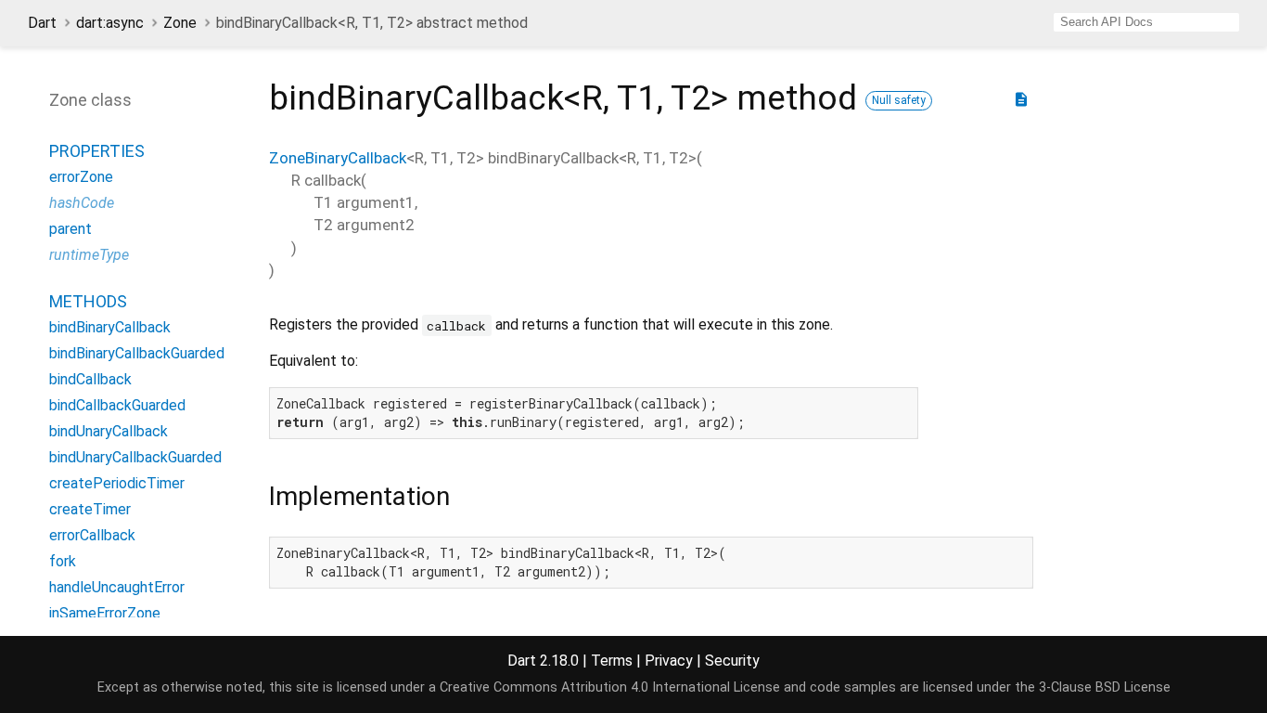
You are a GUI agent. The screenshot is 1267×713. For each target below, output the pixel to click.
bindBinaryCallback (110, 327)
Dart (42, 23)
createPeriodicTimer (117, 483)
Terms (612, 660)
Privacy (669, 660)
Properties (97, 151)
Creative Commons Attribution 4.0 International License (610, 687)
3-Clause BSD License (1105, 687)
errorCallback (92, 535)
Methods (88, 301)
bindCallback (90, 379)
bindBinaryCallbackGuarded (136, 353)
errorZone (81, 177)
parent (70, 229)
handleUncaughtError (117, 587)
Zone (180, 23)
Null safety (899, 100)
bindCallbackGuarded (117, 405)
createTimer (90, 509)
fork (62, 561)
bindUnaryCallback (108, 431)
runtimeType (89, 255)
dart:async (110, 23)
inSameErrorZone (104, 613)
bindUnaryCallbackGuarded (135, 457)
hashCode (81, 203)
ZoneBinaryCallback (337, 158)
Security (732, 660)
